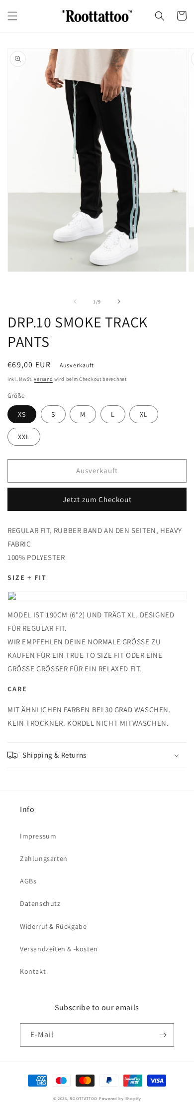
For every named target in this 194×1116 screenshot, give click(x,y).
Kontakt (33, 971)
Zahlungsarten (44, 858)
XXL (24, 436)
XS (22, 414)
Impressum (38, 836)
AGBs (28, 880)
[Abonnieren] (163, 1035)
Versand (43, 379)
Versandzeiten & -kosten (59, 948)
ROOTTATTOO (83, 1098)
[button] (12, 16)
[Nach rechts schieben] (119, 301)
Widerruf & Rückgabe (53, 926)
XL (144, 414)
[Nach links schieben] (75, 301)
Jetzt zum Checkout (97, 499)
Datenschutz (40, 903)
